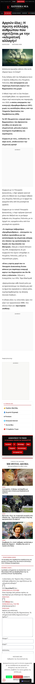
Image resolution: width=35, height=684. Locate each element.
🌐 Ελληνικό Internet (11, 421)
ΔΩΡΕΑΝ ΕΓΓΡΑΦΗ (21, 1)
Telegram (12, 448)
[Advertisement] (17, 168)
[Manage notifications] (4, 680)
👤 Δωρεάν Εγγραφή (11, 412)
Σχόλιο (5, 617)
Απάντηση (5, 597)
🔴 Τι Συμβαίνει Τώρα (11, 429)
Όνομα (5, 638)
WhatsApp (21, 444)
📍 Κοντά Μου (8, 425)
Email (4, 644)
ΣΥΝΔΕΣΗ (14, 1)
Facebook (8, 444)
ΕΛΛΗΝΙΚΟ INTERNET (16, 13)
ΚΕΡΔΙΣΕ (26, 1)
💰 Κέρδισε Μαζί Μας (11, 408)
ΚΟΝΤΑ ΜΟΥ (24, 13)
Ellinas (7, 602)
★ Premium (7, 416)
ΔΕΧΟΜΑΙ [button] (9, 677)
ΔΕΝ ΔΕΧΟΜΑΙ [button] (18, 677)
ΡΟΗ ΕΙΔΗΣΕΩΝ (8, 13)
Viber (28, 444)
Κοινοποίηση (22, 448)
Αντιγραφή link (17, 452)
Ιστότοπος (5, 650)
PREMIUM (30, 1)
